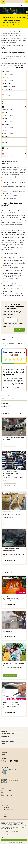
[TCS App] (3, 790)
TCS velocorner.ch (5, 807)
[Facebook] (2, 760)
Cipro (6, 77)
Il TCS (3, 738)
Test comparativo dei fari (9, 399)
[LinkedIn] (11, 760)
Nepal (6, 130)
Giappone (7, 83)
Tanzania (7, 148)
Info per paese (19, 67)
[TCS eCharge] (3, 795)
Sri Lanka (7, 136)
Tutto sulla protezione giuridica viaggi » (13, 388)
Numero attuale (12, 769)
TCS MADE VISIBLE (6, 812)
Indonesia (7, 95)
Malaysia (7, 113)
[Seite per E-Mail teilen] (5, 406)
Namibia (7, 124)
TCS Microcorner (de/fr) (7, 809)
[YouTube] (16, 760)
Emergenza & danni (26, 1)
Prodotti (4, 731)
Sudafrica (7, 142)
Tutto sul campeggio (14, 780)
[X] (5, 760)
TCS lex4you (4, 814)
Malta (6, 118)
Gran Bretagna (8, 89)
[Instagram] (8, 760)
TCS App (8, 790)
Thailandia (7, 154)
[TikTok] (14, 760)
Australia (7, 71)
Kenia (6, 107)
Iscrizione (3, 754)
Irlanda (6, 101)
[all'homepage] (3, 2)
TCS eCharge (9, 795)
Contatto (23, 1)
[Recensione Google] (14, 356)
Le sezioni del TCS (7, 741)
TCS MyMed (4, 816)
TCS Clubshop (4, 805)
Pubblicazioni (6, 736)
